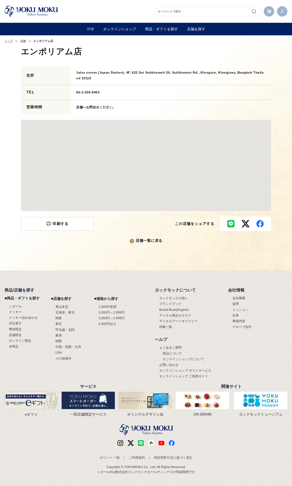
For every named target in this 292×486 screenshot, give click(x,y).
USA (58, 352)
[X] (130, 443)
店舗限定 (15, 335)
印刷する (60, 224)
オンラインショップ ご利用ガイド (183, 376)
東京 (58, 324)
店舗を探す (196, 29)
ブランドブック (170, 304)
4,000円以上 (107, 324)
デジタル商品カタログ (175, 315)
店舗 (23, 41)
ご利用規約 (137, 457)
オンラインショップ (119, 29)
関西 (58, 341)
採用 (235, 304)
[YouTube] (161, 443)
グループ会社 (242, 327)
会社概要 (238, 298)
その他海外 (63, 358)
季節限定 (15, 329)
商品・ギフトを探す (161, 29)
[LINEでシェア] (231, 223)
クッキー (15, 312)
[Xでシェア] (245, 223)
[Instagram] (120, 443)
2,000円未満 (107, 307)
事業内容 (238, 321)
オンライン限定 (20, 340)
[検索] (254, 11)
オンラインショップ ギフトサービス (185, 370)
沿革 (235, 315)
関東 (58, 318)
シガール (15, 306)
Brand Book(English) (174, 309)
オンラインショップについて (183, 359)
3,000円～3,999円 (112, 318)
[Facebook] (151, 443)
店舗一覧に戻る (149, 240)
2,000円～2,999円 (112, 312)
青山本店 (61, 307)
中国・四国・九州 (68, 347)
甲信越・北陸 (65, 330)
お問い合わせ (168, 365)
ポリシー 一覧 (110, 457)
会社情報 (236, 290)
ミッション (240, 309)
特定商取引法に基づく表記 (173, 457)
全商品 (13, 346)
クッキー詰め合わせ (23, 317)
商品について (172, 353)
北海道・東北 (65, 312)
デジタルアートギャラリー (178, 321)
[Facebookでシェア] (260, 223)
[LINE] (141, 443)
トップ (8, 41)
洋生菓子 (15, 323)
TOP (90, 29)
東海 (58, 335)
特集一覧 (165, 327)
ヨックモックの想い (173, 298)
